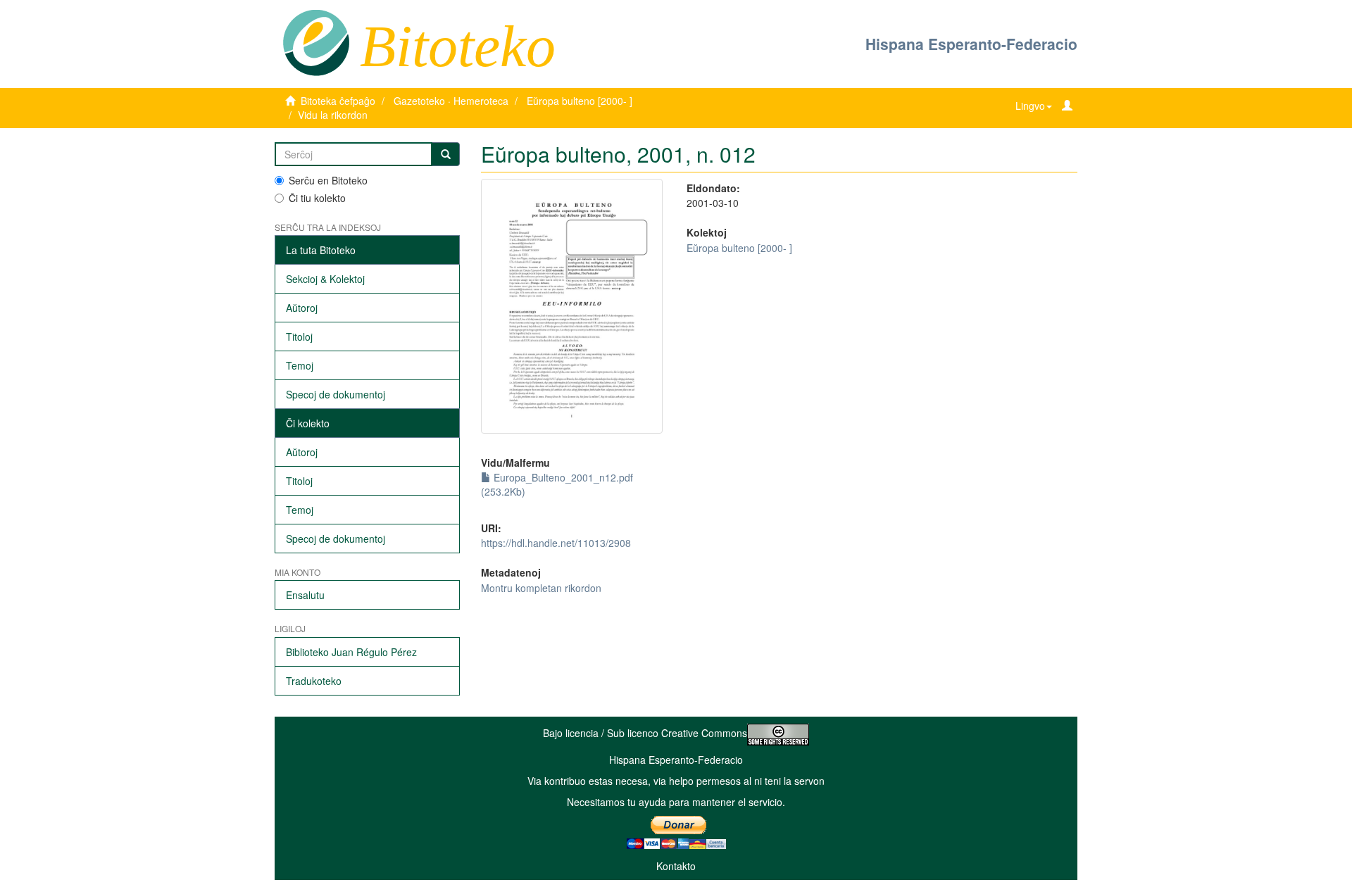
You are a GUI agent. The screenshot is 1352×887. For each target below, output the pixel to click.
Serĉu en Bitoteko (328, 180)
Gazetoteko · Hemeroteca (451, 101)
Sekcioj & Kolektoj (325, 279)
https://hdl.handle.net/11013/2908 (556, 543)
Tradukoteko (314, 681)
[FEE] (316, 41)
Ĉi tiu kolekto (317, 198)
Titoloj (299, 336)
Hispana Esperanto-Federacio (971, 43)
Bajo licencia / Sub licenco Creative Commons (645, 733)
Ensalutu (305, 595)
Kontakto (676, 866)
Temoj (299, 365)
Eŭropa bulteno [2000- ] (579, 101)
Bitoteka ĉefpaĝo (338, 101)
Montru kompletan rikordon (541, 588)
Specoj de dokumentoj (335, 394)
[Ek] (446, 154)
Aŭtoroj (302, 308)
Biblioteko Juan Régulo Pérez (351, 652)
